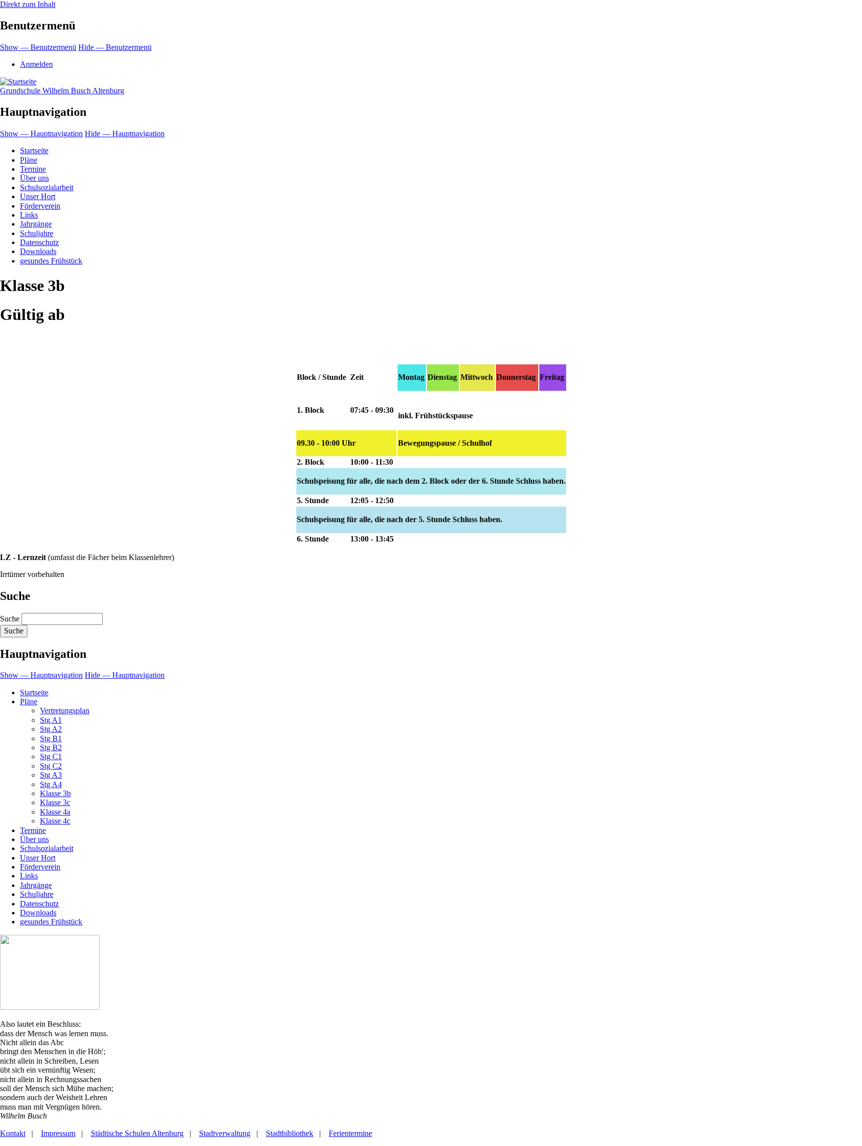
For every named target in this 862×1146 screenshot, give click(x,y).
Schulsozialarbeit (46, 187)
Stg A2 (51, 729)
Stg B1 (51, 738)
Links (29, 215)
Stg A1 (51, 720)
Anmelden (36, 64)
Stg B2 (51, 747)
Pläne (28, 160)
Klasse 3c (55, 802)
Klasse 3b (55, 793)
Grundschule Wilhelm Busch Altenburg (62, 90)
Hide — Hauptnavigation (125, 133)
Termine (33, 169)
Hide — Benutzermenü (115, 47)
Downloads (38, 251)
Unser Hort (37, 196)
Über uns (34, 178)
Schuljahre (36, 233)
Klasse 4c (55, 821)
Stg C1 (51, 756)
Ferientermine (350, 1133)
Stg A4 (51, 784)
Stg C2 (51, 766)
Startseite (34, 150)
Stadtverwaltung (224, 1133)
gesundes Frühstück (51, 261)
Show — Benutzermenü (38, 47)
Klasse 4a (55, 812)
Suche (9, 618)
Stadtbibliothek (289, 1133)
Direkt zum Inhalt (27, 4)
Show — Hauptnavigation (41, 133)
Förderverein (40, 206)
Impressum (58, 1133)
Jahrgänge (36, 224)
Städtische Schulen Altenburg (137, 1133)
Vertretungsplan (64, 710)
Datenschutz (39, 242)
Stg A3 (51, 775)
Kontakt (12, 1133)
